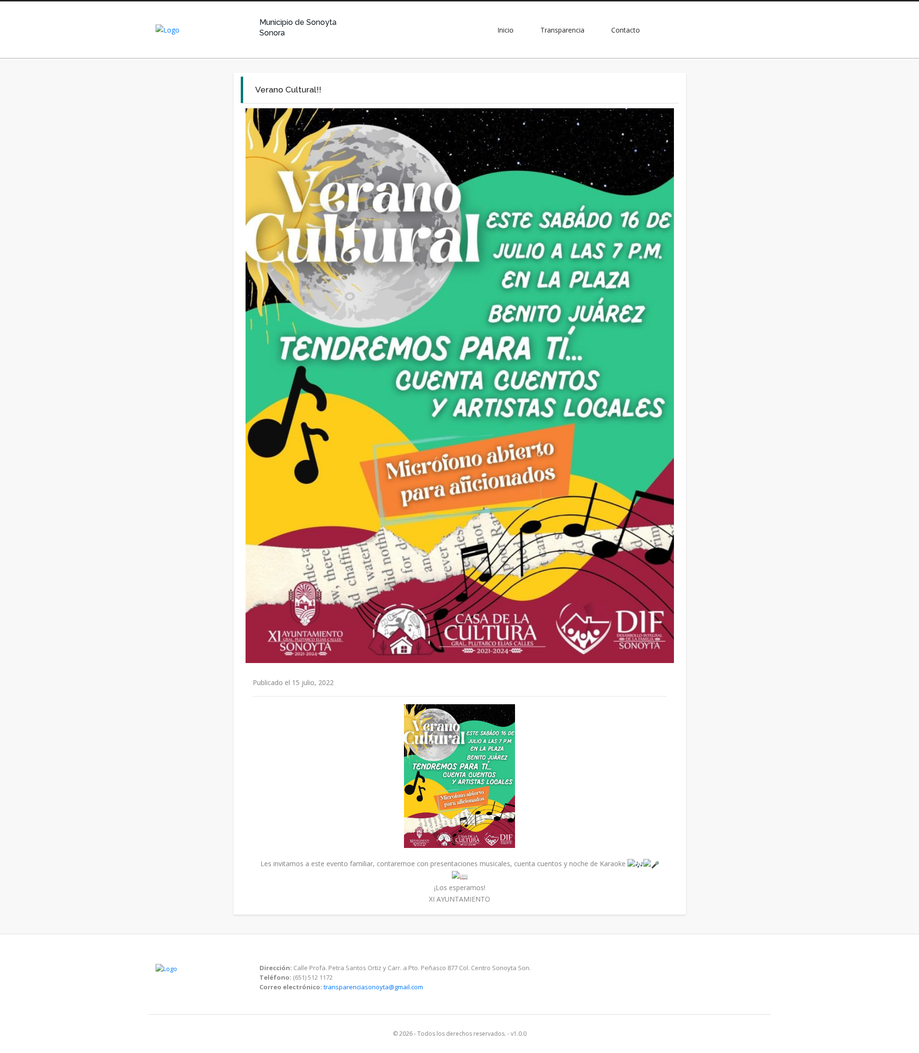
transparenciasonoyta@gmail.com (373, 987)
